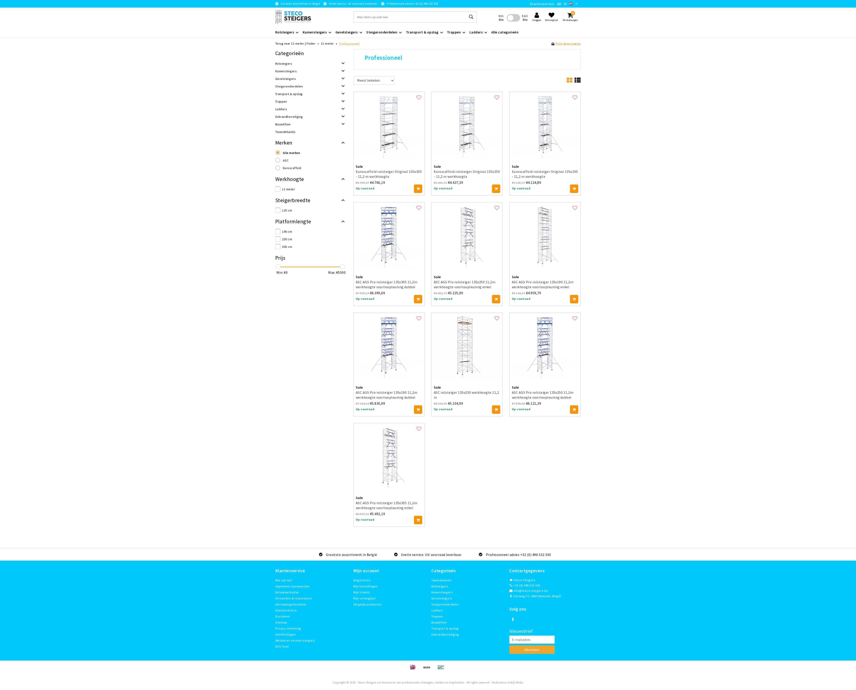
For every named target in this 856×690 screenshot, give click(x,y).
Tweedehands (441, 580)
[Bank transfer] (428, 669)
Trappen (437, 616)
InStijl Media (515, 682)
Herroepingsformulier (291, 604)
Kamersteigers (442, 592)
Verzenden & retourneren (293, 598)
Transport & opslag (445, 628)
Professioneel (349, 43)
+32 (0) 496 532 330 (526, 585)
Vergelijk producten (367, 604)
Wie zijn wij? (283, 580)
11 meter (327, 43)
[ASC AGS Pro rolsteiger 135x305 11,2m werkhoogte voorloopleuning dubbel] (389, 235)
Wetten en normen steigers (295, 640)
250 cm (287, 239)
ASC (285, 160)
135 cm (287, 210)
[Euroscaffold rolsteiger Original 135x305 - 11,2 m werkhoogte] (389, 124)
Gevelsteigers (441, 598)
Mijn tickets (361, 592)
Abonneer (532, 649)
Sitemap (281, 622)
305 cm (287, 247)
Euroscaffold (292, 168)
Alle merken (291, 153)
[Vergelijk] (560, 4)
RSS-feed (282, 646)
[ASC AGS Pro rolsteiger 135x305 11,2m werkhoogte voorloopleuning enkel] (389, 456)
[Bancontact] (442, 669)
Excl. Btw (525, 18)
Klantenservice (542, 4)
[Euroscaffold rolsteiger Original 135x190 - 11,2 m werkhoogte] (545, 124)
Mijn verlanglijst (364, 598)
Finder (311, 43)
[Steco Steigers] (293, 17)
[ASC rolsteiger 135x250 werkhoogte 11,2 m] (467, 345)
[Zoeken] (471, 17)
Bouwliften (439, 622)
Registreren (361, 580)
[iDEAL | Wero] (414, 669)
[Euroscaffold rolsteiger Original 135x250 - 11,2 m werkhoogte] (467, 124)
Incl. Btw (501, 18)
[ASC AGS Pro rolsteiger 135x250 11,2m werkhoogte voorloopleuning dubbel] (545, 345)
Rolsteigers (439, 586)
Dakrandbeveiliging (445, 634)
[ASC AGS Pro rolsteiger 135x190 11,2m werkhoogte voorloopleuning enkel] (545, 235)
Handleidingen (285, 634)
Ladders (437, 610)
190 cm (287, 232)
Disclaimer (282, 616)
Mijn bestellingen (365, 586)
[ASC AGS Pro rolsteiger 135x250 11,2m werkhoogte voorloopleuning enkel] (467, 235)
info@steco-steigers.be (530, 591)
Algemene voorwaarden (292, 586)
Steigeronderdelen (445, 604)
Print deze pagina (568, 43)
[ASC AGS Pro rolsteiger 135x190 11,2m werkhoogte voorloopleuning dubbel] (389, 345)
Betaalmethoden (287, 592)
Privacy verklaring (288, 628)
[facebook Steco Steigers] (512, 620)
